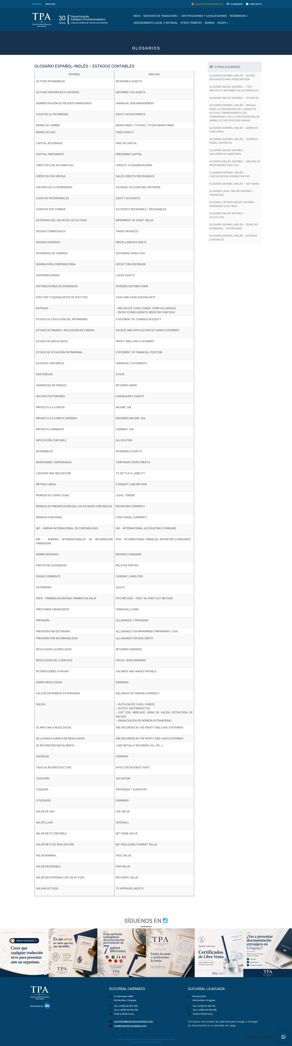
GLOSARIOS (236, 4)
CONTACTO (255, 4)
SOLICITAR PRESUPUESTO (209, 4)
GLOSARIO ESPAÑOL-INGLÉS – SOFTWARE (234, 183)
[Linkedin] (47, 1005)
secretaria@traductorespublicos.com (133, 1021)
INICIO (137, 16)
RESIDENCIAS (238, 16)
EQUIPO (222, 22)
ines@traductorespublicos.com (130, 1026)
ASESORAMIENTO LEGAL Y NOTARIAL (155, 22)
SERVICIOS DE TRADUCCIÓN (160, 16)
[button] (24, 952)
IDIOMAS (210, 22)
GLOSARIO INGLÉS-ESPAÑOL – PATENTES (234, 98)
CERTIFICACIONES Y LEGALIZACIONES (204, 16)
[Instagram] (165, 920)
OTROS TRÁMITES (191, 22)
